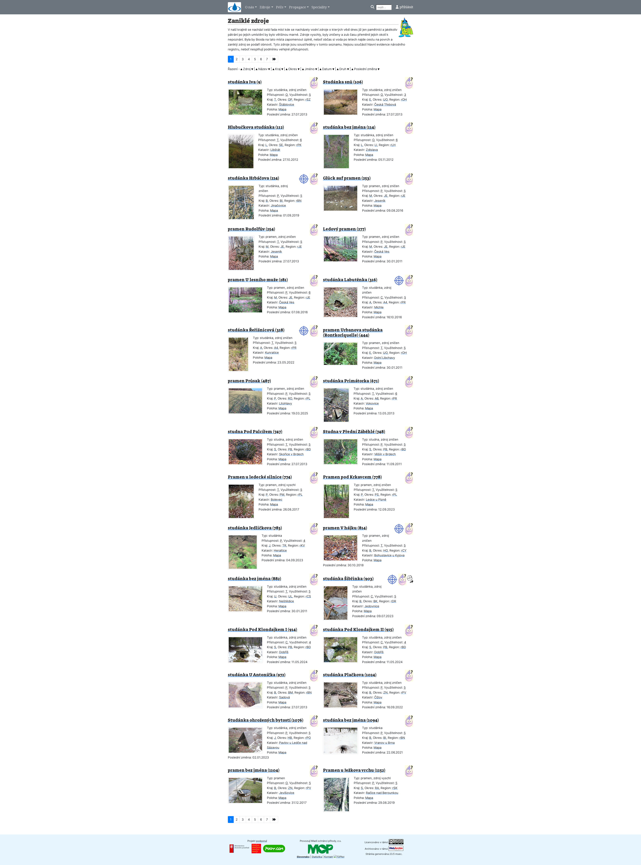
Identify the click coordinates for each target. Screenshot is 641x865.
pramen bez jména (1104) (253, 770)
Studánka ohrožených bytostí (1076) (265, 720)
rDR (393, 601)
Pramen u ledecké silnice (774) (260, 477)
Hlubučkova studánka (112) (256, 127)
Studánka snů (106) (343, 82)
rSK (394, 788)
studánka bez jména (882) (254, 578)
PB (290, 449)
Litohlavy (285, 403)
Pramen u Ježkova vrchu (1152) (354, 770)
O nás (249, 7)
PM (282, 494)
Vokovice (372, 403)
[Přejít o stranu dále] (274, 59)
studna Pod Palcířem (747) (255, 431)
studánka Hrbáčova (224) (253, 178)
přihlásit (406, 7)
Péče (279, 7)
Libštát (275, 150)
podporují (261, 840)
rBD (308, 449)
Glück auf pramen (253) (347, 178)
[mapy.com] (274, 848)
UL (290, 596)
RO (290, 398)
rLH (393, 145)
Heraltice (280, 550)
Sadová (284, 697)
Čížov (378, 697)
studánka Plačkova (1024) (349, 675)
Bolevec (276, 499)
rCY (403, 550)
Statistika (317, 856)
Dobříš (283, 652)
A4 (385, 302)
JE (385, 195)
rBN (298, 200)
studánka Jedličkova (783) (255, 528)
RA (377, 788)
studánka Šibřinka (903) (348, 578)
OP (290, 99)
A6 (376, 398)
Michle (379, 307)
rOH (404, 99)
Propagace (297, 7)
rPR (403, 302)
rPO (308, 737)
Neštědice (286, 601)
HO (385, 550)
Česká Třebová (385, 104)
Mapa (282, 109)
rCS (308, 596)
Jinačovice (278, 205)
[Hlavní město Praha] (256, 848)
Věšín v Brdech (385, 454)
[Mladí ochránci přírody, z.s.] (320, 848)
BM (290, 692)
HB (290, 737)
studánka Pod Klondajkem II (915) (358, 629)
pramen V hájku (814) (345, 528)
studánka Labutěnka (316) (350, 280)
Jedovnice (371, 606)
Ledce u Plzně (376, 499)
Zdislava (372, 150)
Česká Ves (381, 251)
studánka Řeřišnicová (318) (256, 330)
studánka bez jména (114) (349, 127)
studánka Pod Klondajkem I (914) (262, 629)
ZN (385, 692)
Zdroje (265, 7)
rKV (302, 545)
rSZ (308, 99)
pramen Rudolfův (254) (251, 229)
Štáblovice (286, 104)
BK (375, 601)
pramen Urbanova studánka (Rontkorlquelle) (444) (353, 332)
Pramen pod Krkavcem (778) (352, 477)
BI (281, 200)
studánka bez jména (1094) (351, 720)
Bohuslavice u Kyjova (389, 555)
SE (281, 145)
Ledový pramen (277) (344, 229)
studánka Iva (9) (245, 82)
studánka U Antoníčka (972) (256, 675)
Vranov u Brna (384, 743)
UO (385, 99)
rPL (307, 398)
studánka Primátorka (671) (351, 381)
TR (284, 545)
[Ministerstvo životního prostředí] (239, 848)
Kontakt (328, 856)
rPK (298, 145)
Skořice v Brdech (291, 454)
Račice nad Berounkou (382, 793)
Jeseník (379, 200)
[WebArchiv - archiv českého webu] (396, 848)
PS (377, 494)
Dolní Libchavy (384, 357)
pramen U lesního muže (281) (258, 280)
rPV (403, 692)
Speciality (319, 7)
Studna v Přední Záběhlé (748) (354, 431)
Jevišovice (286, 793)
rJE (403, 195)
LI (376, 145)
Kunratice (272, 352)
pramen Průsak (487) (249, 381)
